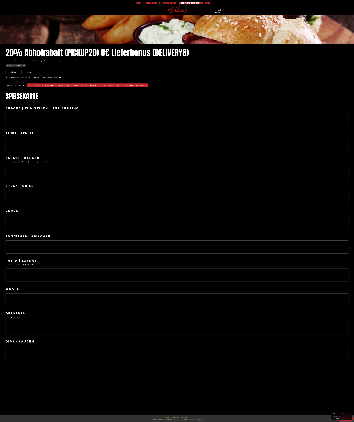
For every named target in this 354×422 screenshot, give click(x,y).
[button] (219, 9)
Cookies (167, 417)
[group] (29, 72)
